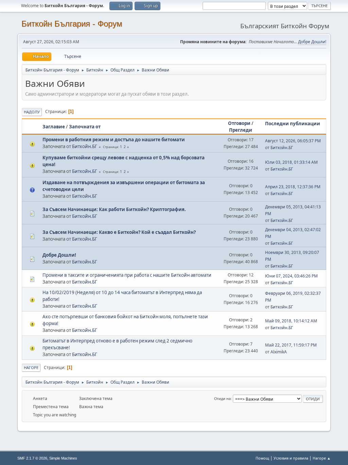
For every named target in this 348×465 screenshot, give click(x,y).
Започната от (85, 127)
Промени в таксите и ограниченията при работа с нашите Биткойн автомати (126, 275)
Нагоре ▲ (322, 458)
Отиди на (222, 398)
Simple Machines (63, 458)
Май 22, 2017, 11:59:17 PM (291, 345)
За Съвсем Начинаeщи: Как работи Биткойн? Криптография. (114, 209)
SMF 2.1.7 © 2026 (32, 458)
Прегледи (240, 130)
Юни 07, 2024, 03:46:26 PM (291, 276)
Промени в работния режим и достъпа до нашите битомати (113, 140)
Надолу (32, 111)
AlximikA (279, 352)
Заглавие (53, 127)
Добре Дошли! (312, 42)
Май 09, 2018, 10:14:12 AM (291, 321)
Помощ (262, 458)
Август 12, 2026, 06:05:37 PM (293, 141)
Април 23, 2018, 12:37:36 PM (292, 187)
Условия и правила (291, 458)
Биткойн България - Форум (71, 23)
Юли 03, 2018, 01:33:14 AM (291, 162)
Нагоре (31, 367)
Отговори (239, 123)
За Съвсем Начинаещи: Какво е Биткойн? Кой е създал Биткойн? (119, 232)
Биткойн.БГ (84, 146)
